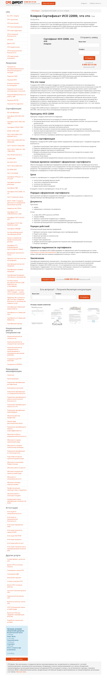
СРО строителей (12, 19)
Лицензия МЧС (12, 80)
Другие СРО (11, 43)
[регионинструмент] (38, 315)
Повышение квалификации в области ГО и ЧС (16, 405)
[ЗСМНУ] (75, 316)
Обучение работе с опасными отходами (14, 495)
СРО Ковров (35, 11)
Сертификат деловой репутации (14, 183)
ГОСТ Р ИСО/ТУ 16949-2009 (15, 146)
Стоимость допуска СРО (15, 581)
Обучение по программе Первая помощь (15, 463)
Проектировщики (13, 379)
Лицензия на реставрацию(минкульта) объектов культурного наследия (15, 69)
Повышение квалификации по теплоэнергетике (16, 452)
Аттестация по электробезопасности (14, 512)
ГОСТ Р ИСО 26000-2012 (14, 166)
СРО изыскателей (13, 23)
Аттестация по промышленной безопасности (12, 519)
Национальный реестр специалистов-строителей (15, 343)
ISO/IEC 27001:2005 (13, 131)
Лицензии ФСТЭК (12, 100)
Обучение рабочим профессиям (13, 417)
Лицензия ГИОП (12, 76)
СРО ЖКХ (10, 40)
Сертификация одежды (14, 323)
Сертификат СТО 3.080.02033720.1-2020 (14, 213)
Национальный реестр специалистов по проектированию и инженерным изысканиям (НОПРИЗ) (15, 351)
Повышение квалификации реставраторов (16, 383)
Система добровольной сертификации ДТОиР (15, 233)
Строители (10, 375)
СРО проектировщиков (15, 27)
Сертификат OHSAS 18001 (15, 127)
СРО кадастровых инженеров (12, 57)
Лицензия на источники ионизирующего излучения (16, 90)
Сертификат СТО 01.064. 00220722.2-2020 (14, 224)
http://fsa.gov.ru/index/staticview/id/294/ (43, 252)
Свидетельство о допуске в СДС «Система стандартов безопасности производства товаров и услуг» (16, 300)
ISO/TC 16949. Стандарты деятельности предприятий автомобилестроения (16, 203)
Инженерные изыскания (15, 388)
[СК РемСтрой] (56, 316)
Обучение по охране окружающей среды (14, 441)
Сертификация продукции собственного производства (16, 276)
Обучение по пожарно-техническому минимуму (15, 446)
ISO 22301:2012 (12, 162)
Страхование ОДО (13, 574)
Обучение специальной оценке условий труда (15, 472)
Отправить (89, 58)
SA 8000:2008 (11, 158)
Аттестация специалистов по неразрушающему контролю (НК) (16, 548)
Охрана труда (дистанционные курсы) (15, 422)
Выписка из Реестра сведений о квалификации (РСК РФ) (15, 615)
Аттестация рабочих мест (15, 543)
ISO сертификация (13, 112)
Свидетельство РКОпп (14, 208)
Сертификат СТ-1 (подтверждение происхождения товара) (15, 247)
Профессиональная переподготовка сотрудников (16, 489)
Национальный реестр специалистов (14, 337)
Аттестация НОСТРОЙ (14, 536)
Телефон (82, 49)
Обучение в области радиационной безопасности (16, 435)
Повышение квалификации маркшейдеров (16, 411)
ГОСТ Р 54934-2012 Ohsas (15, 197)
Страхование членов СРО (15, 570)
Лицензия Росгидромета (15, 104)
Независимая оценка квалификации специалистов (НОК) (16, 501)
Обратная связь (21, 672)
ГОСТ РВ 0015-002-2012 (14, 155)
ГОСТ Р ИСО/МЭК (12, 173)
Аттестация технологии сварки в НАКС (14, 531)
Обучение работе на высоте (16, 468)
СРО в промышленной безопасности (14, 52)
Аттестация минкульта (14, 539)
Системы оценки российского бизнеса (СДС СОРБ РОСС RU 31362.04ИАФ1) (15, 283)
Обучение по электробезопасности (14, 478)
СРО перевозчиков (13, 47)
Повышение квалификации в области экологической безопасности (16, 399)
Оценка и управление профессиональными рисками (14, 240)
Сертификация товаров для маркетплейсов (16, 308)
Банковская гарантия (14, 578)
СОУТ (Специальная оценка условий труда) (16, 608)
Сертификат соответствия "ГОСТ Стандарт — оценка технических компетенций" (16, 292)
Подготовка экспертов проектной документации (15, 457)
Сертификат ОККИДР (14, 229)
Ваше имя (82, 42)
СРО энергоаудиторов (14, 30)
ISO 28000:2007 (12, 169)
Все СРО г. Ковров (13, 16)
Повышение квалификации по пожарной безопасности (16, 392)
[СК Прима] (93, 316)
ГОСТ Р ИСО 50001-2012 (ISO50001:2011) (14, 135)
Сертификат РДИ (12, 188)
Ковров (84, 3)
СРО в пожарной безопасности (12, 35)
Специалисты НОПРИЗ (14, 364)
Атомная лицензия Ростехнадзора (13, 84)
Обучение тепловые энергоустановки (13, 483)
